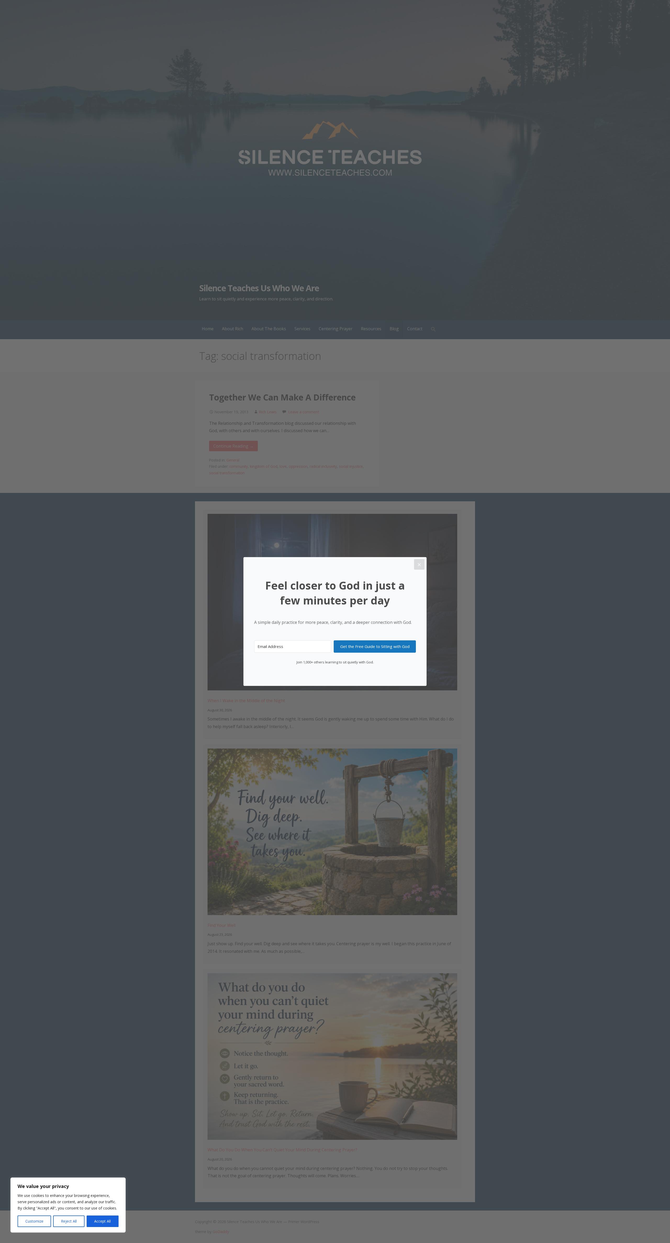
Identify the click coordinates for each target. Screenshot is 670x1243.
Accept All (102, 1221)
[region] (68, 1205)
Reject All (69, 1221)
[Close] (419, 564)
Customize (34, 1221)
